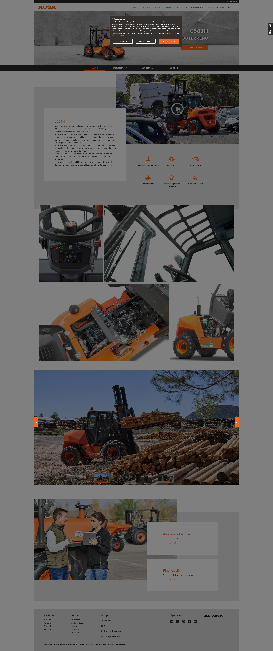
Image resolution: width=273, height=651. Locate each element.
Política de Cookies (118, 35)
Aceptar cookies (169, 41)
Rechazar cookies (145, 41)
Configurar (123, 41)
